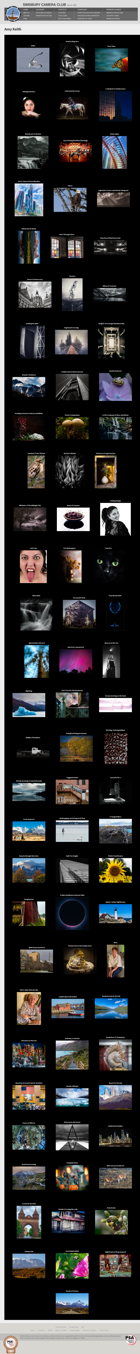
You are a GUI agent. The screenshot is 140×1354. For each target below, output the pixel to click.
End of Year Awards (64, 18)
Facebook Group (61, 1327)
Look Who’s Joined (112, 15)
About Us (26, 13)
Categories (62, 13)
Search (50, 1330)
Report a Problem (61, 1330)
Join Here (26, 15)
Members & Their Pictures (114, 13)
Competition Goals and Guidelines (89, 13)
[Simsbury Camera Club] (13, 22)
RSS (82, 1327)
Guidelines (82, 9)
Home (25, 9)
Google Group (73, 1327)
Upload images (74, 1330)
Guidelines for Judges (85, 18)
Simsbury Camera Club (31, 1336)
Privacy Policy (104, 1330)
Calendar (40, 9)
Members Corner (113, 9)
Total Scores (62, 15)
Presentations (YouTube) (44, 15)
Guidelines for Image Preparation (88, 15)
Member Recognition (113, 18)
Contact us (41, 1330)
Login (25, 18)
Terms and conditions (89, 1330)
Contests (62, 9)
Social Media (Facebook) (44, 13)
